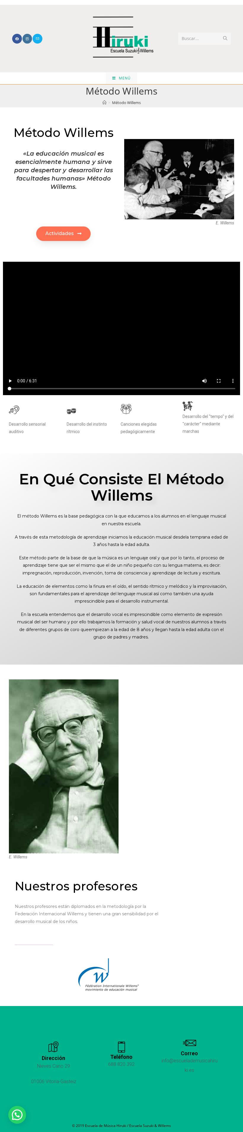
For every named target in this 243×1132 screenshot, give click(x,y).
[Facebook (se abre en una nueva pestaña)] (17, 39)
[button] (63, 233)
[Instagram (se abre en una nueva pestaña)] (27, 39)
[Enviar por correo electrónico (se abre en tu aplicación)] (37, 39)
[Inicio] (104, 102)
